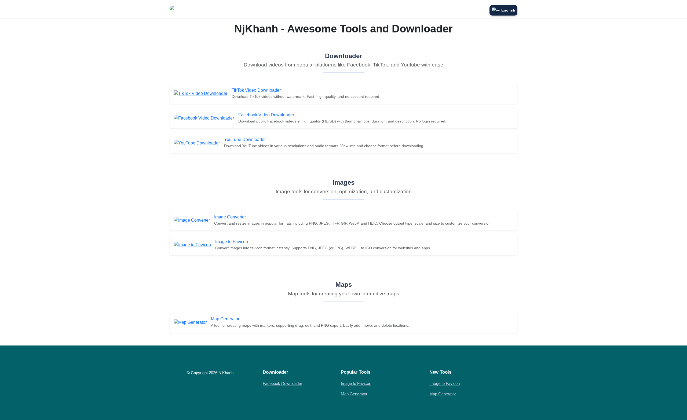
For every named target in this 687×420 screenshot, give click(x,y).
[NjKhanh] (182, 9)
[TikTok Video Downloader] (200, 93)
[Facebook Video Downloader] (204, 118)
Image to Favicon (231, 241)
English (508, 10)
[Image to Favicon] (192, 245)
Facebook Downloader (282, 383)
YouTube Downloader (245, 139)
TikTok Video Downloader (256, 90)
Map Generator (225, 319)
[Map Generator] (190, 322)
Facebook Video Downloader (266, 115)
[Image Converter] (192, 220)
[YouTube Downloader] (197, 142)
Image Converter (230, 217)
